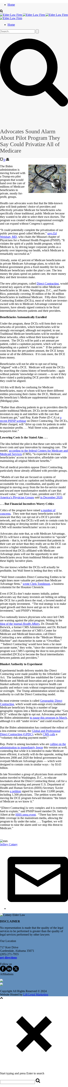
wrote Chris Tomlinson (36, 583)
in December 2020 (51, 497)
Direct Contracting (48, 283)
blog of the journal (19, 623)
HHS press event (25, 814)
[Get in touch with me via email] (38, 908)
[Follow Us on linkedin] (9, 970)
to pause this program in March (48, 717)
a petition (15, 791)
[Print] (7, 159)
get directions (8, 957)
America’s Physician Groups (17, 497)
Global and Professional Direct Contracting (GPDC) (30, 732)
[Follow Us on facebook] (3, 970)
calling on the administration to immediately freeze (33, 745)
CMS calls (49, 734)
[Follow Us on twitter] (15, 970)
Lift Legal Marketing (35, 994)
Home (11, 4)
